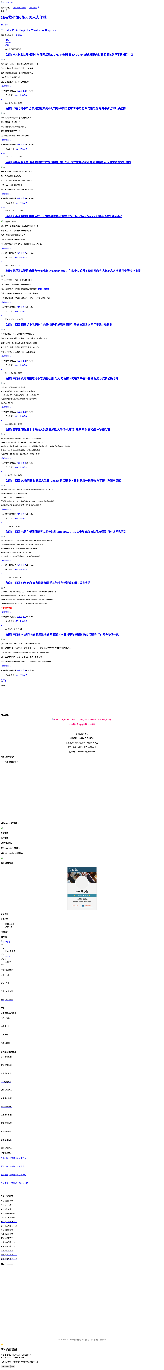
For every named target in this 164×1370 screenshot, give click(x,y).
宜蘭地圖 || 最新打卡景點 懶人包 (13, 1174)
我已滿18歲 (5, 1366)
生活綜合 (19, 35)
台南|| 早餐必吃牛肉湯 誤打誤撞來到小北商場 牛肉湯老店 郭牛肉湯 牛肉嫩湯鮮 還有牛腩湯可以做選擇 (65, 108)
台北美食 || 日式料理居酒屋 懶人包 (14, 1183)
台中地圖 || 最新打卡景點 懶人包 (13, 1158)
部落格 (8, 42)
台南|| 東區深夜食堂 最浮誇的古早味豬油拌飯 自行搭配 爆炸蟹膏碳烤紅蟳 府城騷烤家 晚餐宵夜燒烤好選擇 (68, 162)
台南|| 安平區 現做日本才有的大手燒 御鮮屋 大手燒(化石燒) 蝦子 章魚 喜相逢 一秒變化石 (57, 429)
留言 (24, 91)
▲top (3, 99)
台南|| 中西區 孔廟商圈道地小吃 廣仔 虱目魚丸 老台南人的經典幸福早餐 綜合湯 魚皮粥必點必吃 (61, 378)
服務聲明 (103, 1340)
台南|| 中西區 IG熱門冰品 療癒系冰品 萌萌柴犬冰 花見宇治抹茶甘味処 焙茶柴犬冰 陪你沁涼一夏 (62, 634)
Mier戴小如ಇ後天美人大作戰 (24, 17)
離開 (12, 1366)
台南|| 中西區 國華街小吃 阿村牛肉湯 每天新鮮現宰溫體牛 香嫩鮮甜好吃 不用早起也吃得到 (58, 324)
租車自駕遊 (5, 1043)
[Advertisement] (12, 700)
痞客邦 (19, 91)
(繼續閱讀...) (5, 86)
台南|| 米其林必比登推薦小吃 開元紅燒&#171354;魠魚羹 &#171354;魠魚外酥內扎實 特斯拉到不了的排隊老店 (69, 54)
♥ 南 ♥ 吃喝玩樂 (21, 95)
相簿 (7, 40)
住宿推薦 (4, 1035)
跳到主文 (4, 25)
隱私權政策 (94, 1340)
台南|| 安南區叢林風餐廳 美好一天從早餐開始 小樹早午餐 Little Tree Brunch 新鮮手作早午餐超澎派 (63, 216)
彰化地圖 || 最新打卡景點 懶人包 (13, 1166)
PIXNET (65, 1340)
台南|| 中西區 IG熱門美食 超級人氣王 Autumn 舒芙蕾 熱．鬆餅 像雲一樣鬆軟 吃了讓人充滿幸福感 (63, 480)
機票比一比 (5, 1026)
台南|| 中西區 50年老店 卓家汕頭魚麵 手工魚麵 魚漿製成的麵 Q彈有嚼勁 (47, 582)
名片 (7, 45)
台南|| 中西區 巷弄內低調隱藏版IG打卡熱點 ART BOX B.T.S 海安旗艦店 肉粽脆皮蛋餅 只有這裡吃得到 (65, 531)
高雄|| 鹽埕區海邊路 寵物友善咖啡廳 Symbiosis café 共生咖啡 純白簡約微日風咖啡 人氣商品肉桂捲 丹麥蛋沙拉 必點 (73, 270)
